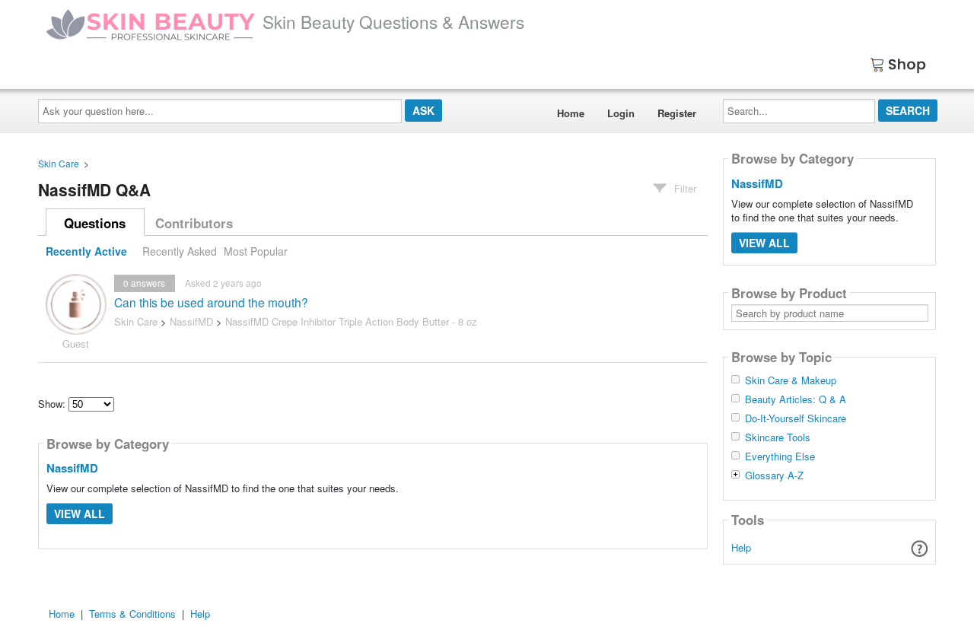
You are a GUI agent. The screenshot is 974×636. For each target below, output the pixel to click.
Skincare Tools (777, 437)
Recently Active (86, 251)
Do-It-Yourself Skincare (795, 418)
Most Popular (256, 251)
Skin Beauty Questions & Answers (393, 21)
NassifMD (191, 321)
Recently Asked (179, 251)
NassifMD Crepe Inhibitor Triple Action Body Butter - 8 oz (351, 321)
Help (741, 547)
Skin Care (58, 163)
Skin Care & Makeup (790, 380)
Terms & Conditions (132, 613)
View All (79, 513)
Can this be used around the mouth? (211, 302)
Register (676, 113)
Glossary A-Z (774, 475)
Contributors (194, 223)
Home (570, 113)
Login (621, 113)
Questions (95, 223)
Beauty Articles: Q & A (795, 399)
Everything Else (780, 456)
